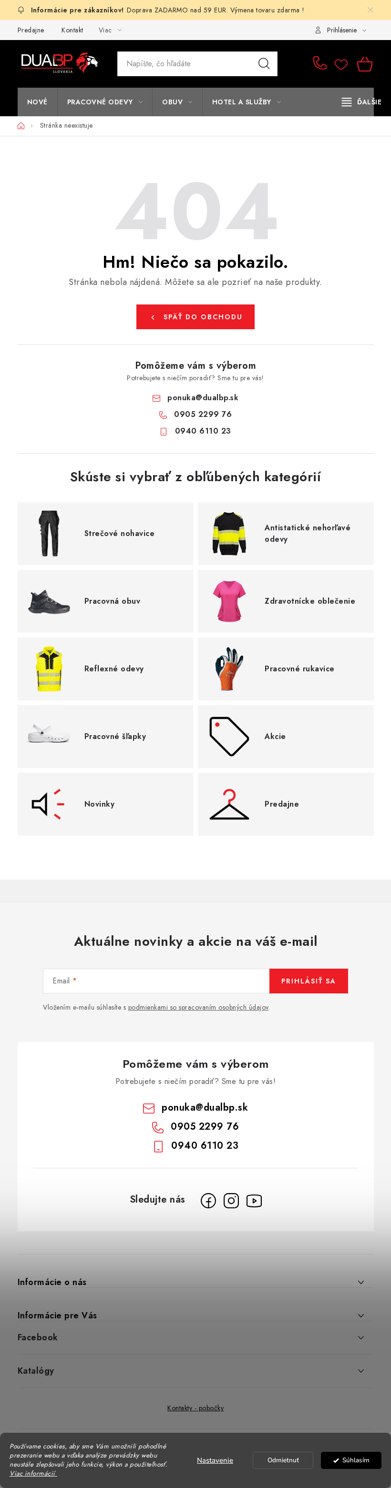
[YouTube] (254, 1200)
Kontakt (72, 30)
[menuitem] (37, 102)
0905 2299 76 (321, 64)
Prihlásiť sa (308, 981)
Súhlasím (356, 1460)
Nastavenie (215, 1460)
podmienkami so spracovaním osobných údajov (198, 1007)
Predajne (31, 30)
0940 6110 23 (203, 430)
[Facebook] (208, 1200)
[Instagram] (231, 1200)
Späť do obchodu (203, 317)
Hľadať (264, 63)
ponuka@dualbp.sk (202, 397)
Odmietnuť (283, 1460)
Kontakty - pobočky (195, 1408)
